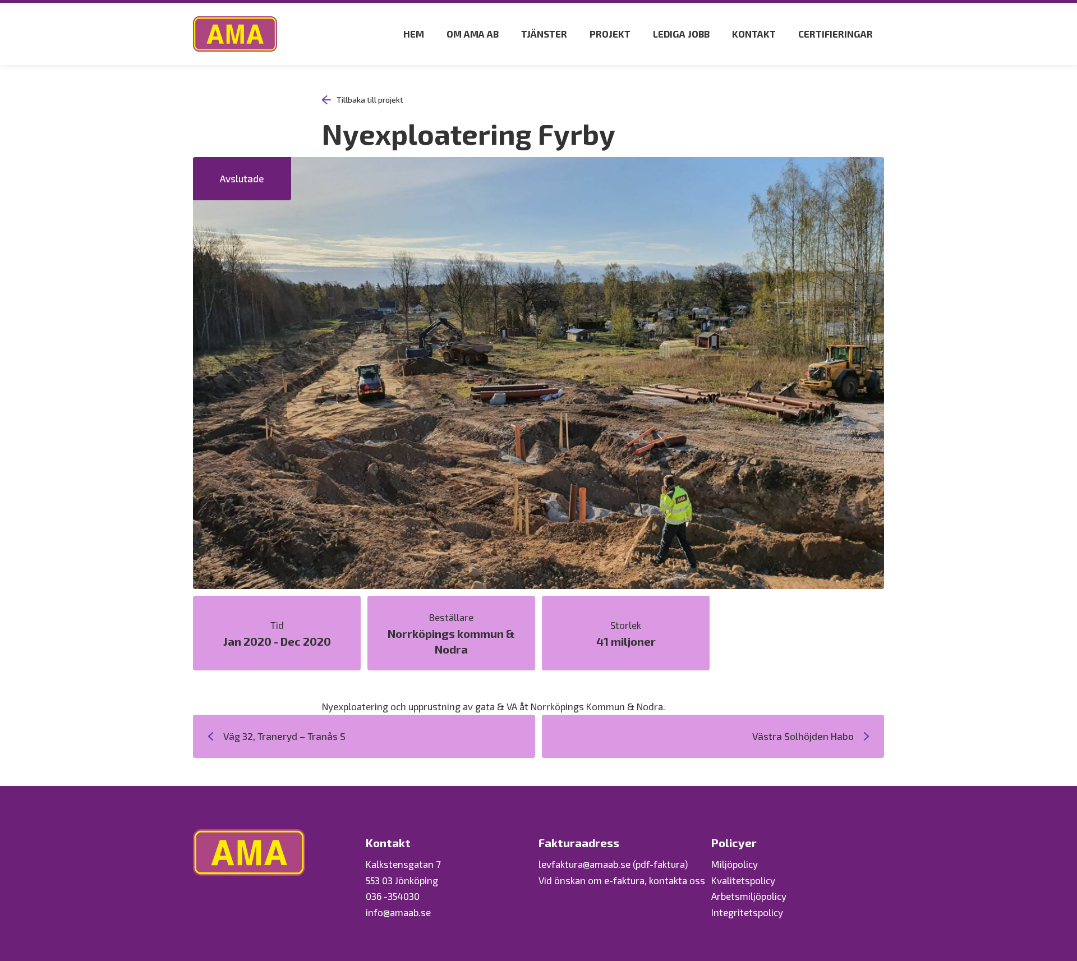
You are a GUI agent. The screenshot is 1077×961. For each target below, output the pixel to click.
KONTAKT (754, 33)
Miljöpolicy (734, 864)
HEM (413, 33)
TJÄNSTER (544, 33)
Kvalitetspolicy (743, 880)
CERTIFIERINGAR (835, 33)
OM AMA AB (473, 33)
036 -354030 (393, 896)
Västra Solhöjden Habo (803, 736)
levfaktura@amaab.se (584, 864)
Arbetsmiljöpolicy (748, 896)
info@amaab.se (398, 912)
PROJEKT (610, 33)
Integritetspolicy (747, 912)
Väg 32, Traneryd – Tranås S (284, 736)
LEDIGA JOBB (681, 33)
